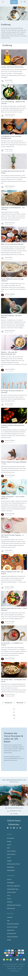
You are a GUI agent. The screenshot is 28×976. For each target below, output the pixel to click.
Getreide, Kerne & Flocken (13, 864)
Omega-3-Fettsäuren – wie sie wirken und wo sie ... (12, 497)
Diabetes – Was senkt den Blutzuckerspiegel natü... (9, 353)
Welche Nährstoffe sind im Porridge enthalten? (12, 280)
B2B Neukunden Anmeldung (14, 905)
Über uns (9, 879)
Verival (7, 964)
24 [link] (14, 715)
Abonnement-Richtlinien (13, 923)
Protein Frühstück (11, 851)
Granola (9, 844)
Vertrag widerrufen (11, 933)
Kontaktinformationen (12, 968)
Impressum (9, 917)
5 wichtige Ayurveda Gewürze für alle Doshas (13, 172)
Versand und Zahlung (12, 927)
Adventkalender (11, 870)
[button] (2, 1)
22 (14, 709)
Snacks (9, 857)
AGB (8, 920)
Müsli (8, 848)
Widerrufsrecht (11, 930)
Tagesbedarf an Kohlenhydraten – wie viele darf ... (13, 208)
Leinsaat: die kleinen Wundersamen (12, 67)
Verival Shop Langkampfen (13, 885)
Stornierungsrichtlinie (14, 970)
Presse (8, 895)
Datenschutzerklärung (12, 936)
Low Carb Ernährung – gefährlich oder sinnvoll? (13, 102)
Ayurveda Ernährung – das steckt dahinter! (11, 316)
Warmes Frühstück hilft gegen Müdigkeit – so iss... (14, 463)
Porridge (9, 841)
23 (14, 712)
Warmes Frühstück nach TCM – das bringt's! (12, 572)
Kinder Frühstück (11, 854)
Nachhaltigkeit (10, 882)
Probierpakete (10, 867)
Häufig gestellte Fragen (12, 889)
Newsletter (9, 902)
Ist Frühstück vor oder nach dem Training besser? (11, 137)
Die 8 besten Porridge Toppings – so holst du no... (12, 536)
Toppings (9, 860)
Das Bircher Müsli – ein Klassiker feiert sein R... (13, 680)
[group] (11, 795)
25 (14, 718)
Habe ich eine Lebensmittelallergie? (12, 244)
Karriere (9, 898)
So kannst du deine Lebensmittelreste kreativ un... (12, 426)
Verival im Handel (11, 892)
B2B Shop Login (11, 908)
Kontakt (9, 939)
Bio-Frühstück (10, 838)
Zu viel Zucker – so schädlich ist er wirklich (12, 644)
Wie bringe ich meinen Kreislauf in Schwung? (12, 391)
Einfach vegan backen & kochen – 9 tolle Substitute (14, 609)
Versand (21, 966)
